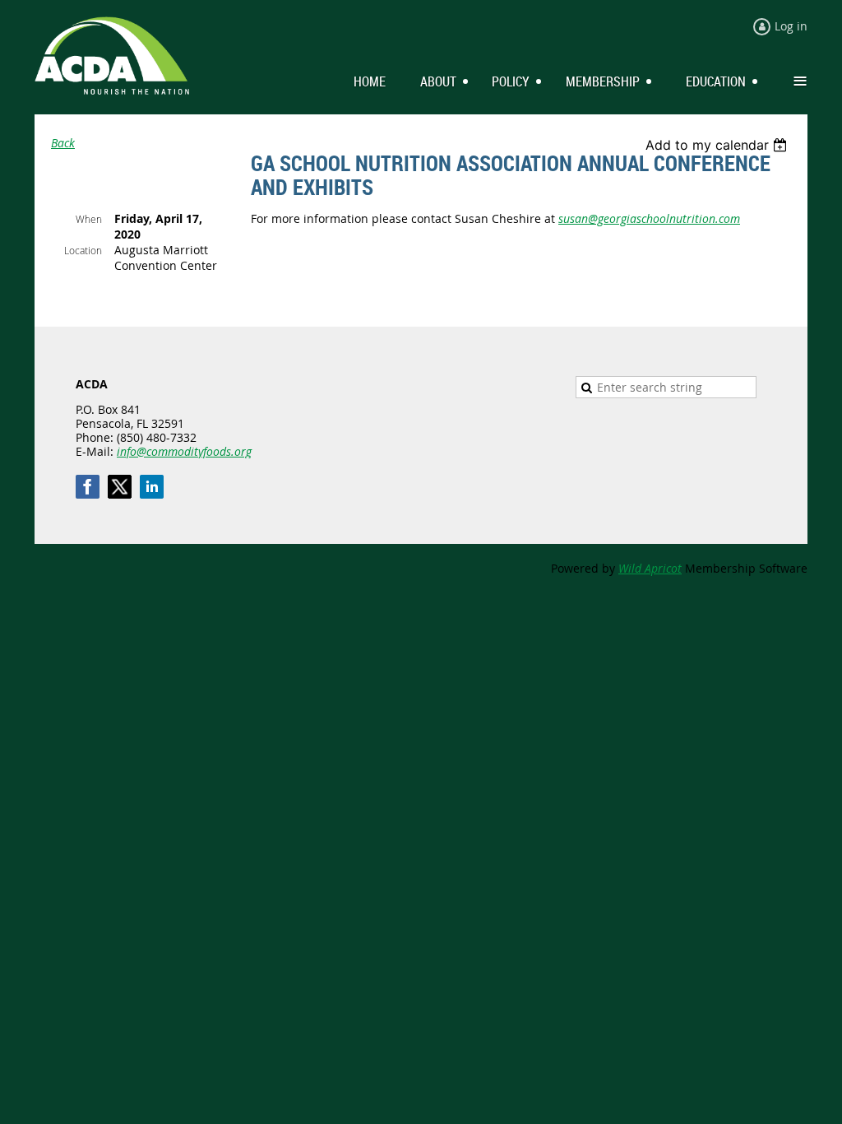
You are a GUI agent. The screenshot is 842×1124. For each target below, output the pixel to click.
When (89, 218)
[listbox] (718, 145)
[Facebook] (87, 487)
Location (83, 250)
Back (63, 143)
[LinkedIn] (152, 487)
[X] (120, 487)
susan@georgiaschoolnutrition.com (649, 218)
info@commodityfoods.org (184, 451)
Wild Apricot (650, 568)
